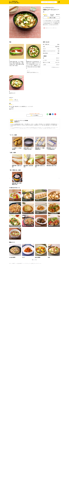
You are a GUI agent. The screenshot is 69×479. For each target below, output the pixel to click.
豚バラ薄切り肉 (46, 44)
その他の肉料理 (19, 263)
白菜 (44, 46)
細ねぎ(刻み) (45, 53)
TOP (10, 263)
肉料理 (13, 263)
